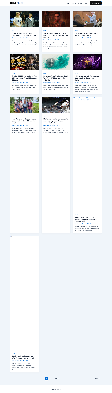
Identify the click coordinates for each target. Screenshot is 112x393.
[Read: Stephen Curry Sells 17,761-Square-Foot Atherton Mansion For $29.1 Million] (87, 154)
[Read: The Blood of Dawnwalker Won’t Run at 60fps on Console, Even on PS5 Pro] (56, 19)
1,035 (56, 379)
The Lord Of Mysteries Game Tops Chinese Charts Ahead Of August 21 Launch (24, 78)
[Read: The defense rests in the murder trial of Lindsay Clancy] (87, 19)
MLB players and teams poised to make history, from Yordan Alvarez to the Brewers (55, 121)
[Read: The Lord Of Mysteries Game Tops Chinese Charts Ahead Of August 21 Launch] (24, 62)
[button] (96, 3)
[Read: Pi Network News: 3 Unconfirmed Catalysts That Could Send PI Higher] (87, 62)
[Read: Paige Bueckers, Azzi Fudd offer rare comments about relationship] (24, 19)
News (67, 3)
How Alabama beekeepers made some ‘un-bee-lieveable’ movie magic (24, 121)
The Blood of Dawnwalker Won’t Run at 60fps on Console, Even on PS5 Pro (55, 35)
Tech (85, 3)
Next (97, 379)
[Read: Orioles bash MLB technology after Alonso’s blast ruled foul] (24, 293)
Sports (80, 3)
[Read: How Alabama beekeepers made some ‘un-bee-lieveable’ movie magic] (24, 105)
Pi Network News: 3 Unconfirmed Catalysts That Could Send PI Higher (87, 78)
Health (74, 3)
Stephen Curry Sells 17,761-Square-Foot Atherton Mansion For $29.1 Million (86, 219)
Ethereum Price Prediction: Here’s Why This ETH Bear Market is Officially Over (55, 78)
